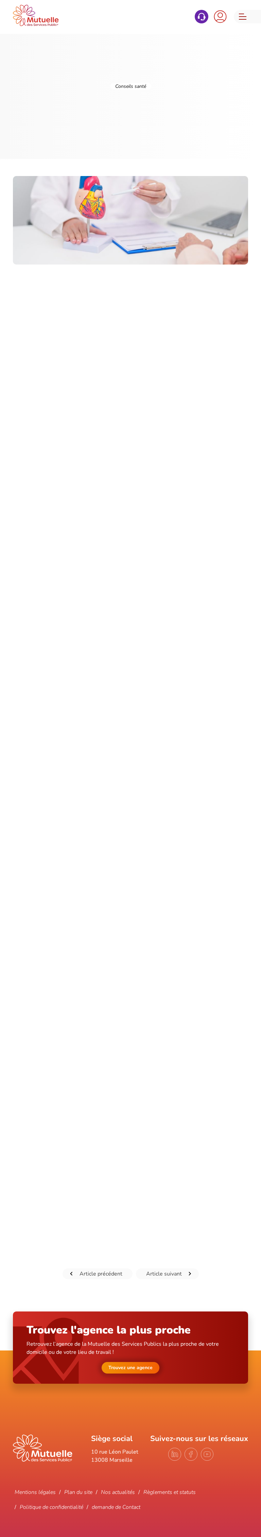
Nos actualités (118, 1492)
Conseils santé (130, 86)
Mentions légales (35, 1492)
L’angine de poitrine (44, 673)
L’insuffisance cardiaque (42, 732)
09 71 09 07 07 (201, 16)
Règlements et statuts (169, 1492)
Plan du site (78, 1492)
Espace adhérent (220, 16)
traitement (176, 1156)
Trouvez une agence (130, 1367)
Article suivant (164, 1274)
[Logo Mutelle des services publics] (42, 1460)
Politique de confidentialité (51, 1507)
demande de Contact (116, 1507)
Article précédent (101, 1274)
